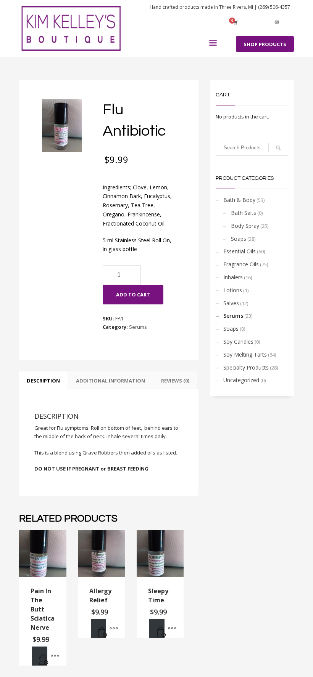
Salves (231, 303)
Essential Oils (239, 251)
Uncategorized (241, 380)
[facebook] (254, 22)
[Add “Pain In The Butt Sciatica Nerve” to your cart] (39, 656)
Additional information (110, 380)
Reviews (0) (175, 380)
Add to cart (133, 294)
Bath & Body (239, 199)
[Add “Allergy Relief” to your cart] (98, 628)
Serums (138, 326)
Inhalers (233, 277)
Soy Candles (238, 341)
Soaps (238, 238)
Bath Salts (243, 212)
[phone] (288, 22)
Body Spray (245, 225)
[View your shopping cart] (235, 22)
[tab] (43, 380)
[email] (276, 22)
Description (43, 380)
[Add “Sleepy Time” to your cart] (157, 628)
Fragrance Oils (241, 264)
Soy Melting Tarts (245, 354)
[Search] (278, 148)
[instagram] (265, 22)
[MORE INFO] (55, 656)
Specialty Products (246, 367)
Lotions (232, 290)
